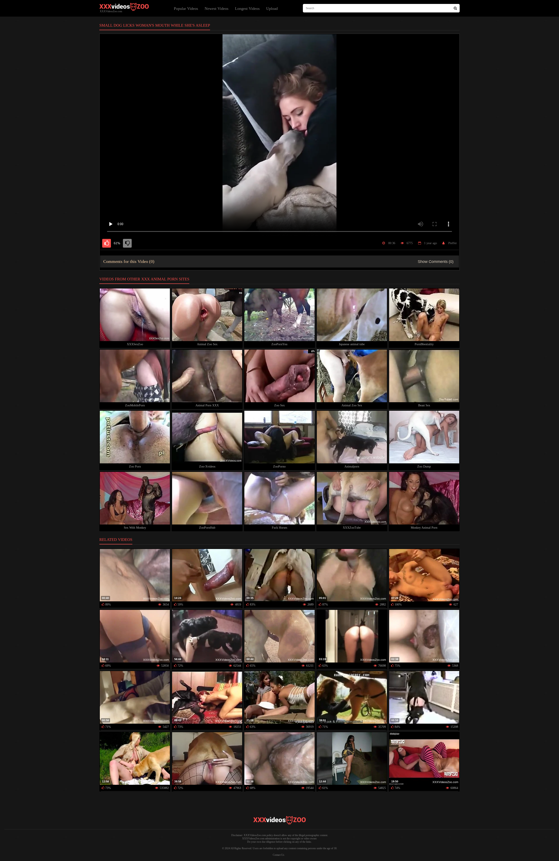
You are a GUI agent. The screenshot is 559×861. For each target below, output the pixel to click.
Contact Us (278, 854)
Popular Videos (186, 8)
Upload (272, 8)
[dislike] (127, 243)
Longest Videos (247, 8)
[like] (106, 243)
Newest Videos (216, 8)
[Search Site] (455, 8)
